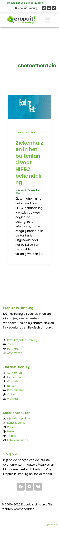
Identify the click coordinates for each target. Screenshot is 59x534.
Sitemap (51, 525)
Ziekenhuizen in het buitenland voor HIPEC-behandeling (29, 162)
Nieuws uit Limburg (26, 8)
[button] (47, 20)
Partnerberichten (25, 132)
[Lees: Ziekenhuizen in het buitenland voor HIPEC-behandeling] (29, 106)
